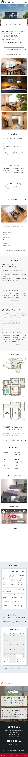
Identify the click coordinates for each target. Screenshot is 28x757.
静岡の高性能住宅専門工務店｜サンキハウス (16, 750)
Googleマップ (14, 732)
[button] (3, 487)
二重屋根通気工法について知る (8, 300)
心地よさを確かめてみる (14, 199)
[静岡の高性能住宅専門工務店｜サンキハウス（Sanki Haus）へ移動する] (2, 683)
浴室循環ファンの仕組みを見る (8, 320)
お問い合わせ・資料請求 (7, 755)
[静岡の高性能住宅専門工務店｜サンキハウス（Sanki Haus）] (7, 2)
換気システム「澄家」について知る (9, 322)
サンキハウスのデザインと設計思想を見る (11, 344)
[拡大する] (25, 359)
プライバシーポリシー (14, 744)
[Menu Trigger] (25, 2)
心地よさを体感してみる (14, 50)
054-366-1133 (15, 734)
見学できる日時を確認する (14, 440)
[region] (14, 491)
